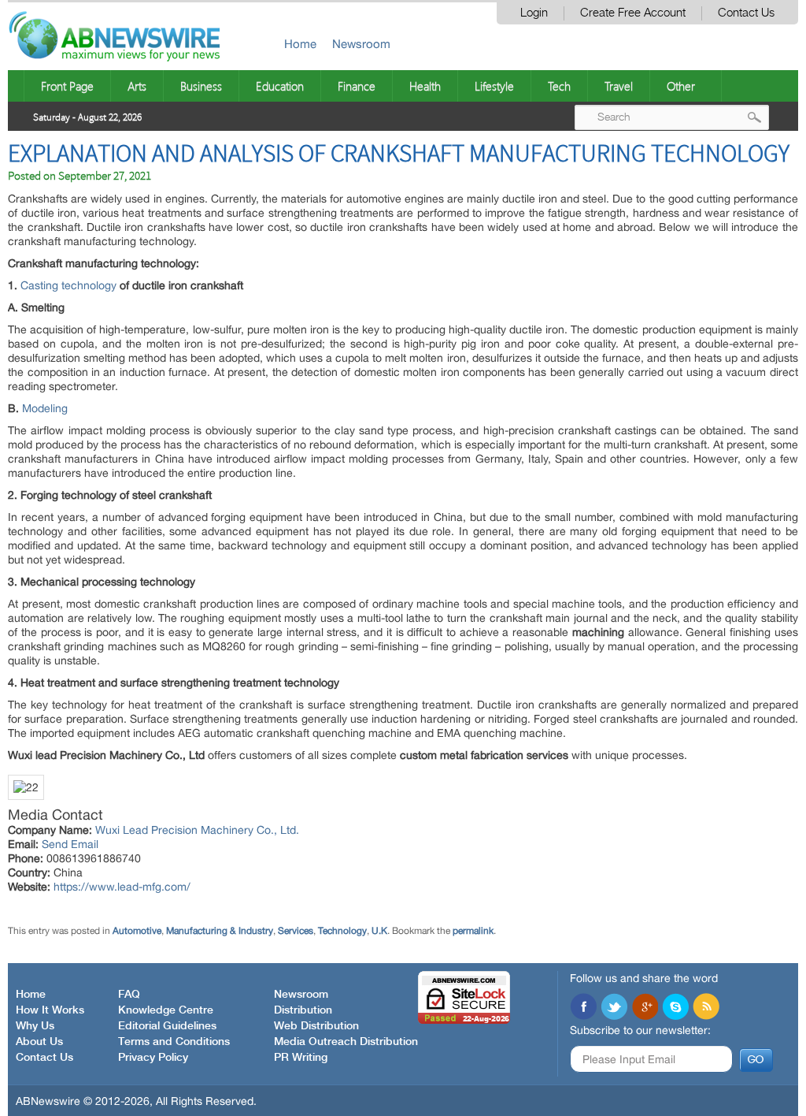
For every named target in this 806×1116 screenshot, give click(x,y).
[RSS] (706, 1008)
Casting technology (68, 285)
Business (201, 86)
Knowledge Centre (165, 1010)
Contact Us (746, 13)
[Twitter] (614, 1008)
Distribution (303, 1010)
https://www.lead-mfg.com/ (122, 886)
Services (295, 930)
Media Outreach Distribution (346, 1041)
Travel (618, 86)
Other (681, 86)
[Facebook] (583, 1008)
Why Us (35, 1026)
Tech (559, 86)
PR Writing (300, 1057)
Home (300, 43)
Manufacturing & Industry (219, 930)
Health (425, 86)
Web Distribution (316, 1026)
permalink (473, 930)
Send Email (70, 844)
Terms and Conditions (174, 1041)
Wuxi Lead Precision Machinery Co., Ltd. (197, 830)
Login (534, 13)
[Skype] (675, 1008)
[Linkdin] (644, 1008)
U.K (379, 930)
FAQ (129, 994)
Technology (342, 930)
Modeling (45, 408)
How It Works (50, 1010)
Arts (137, 86)
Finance (356, 86)
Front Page (67, 86)
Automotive (137, 930)
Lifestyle (494, 86)
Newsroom (361, 43)
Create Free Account (633, 13)
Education (280, 86)
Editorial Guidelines (167, 1026)
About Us (39, 1041)
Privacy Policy (153, 1057)
